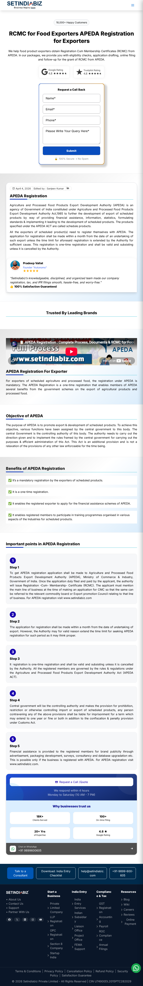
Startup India (54, 955)
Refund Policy (105, 971)
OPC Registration (56, 935)
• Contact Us (14, 903)
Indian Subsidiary (80, 917)
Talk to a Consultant (20, 873)
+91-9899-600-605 (122, 873)
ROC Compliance (105, 935)
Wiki (126, 904)
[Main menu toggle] (133, 5)
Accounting (105, 919)
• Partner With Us (17, 912)
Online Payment (130, 922)
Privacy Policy (53, 971)
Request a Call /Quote (73, 782)
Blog (127, 899)
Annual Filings (103, 947)
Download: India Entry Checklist (55, 873)
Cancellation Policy (79, 971)
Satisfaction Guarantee (76, 975)
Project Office (79, 937)
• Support (12, 907)
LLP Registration (56, 921)
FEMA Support (79, 947)
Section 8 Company (56, 946)
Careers (129, 909)
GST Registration (105, 908)
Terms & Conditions (28, 971)
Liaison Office (79, 928)
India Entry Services (80, 903)
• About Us (13, 899)
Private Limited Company (56, 908)
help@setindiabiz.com (92, 873)
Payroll (103, 926)
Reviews (129, 914)
